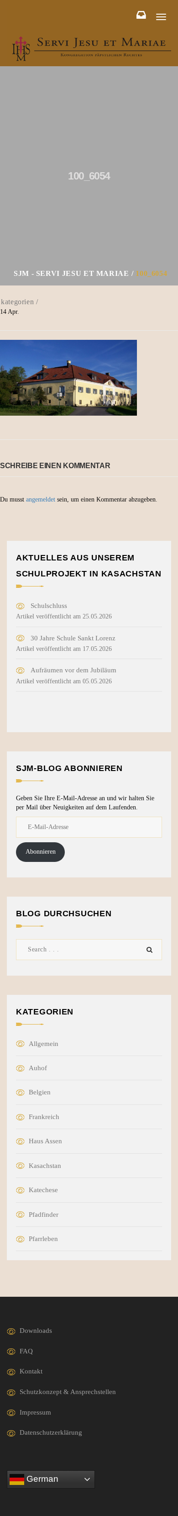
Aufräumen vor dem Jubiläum (73, 670)
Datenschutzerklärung (51, 1432)
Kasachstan (45, 1165)
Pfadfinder (43, 1214)
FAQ (26, 1351)
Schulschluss (49, 605)
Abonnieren (41, 851)
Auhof (38, 1068)
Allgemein (43, 1043)
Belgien (40, 1092)
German (41, 1479)
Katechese (43, 1190)
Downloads (36, 1330)
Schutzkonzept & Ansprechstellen (68, 1391)
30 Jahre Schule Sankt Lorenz (73, 638)
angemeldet (40, 499)
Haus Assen (45, 1141)
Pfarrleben (43, 1238)
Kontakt (31, 1371)
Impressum (35, 1412)
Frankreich (44, 1116)
